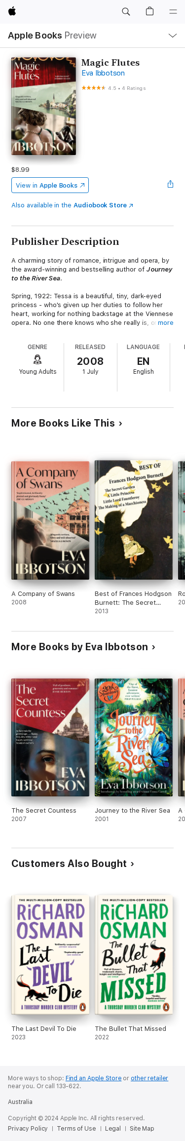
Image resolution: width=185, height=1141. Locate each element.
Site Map (142, 1128)
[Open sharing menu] (170, 185)
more (166, 322)
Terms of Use (76, 1128)
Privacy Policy (28, 1128)
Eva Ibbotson (103, 73)
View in (46, 185)
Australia (20, 1102)
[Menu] (173, 12)
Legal (113, 1128)
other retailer (149, 1078)
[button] (126, 12)
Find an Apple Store (94, 1078)
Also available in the (69, 205)
